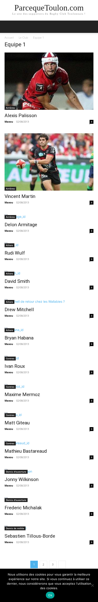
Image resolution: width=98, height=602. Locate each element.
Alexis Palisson (21, 115)
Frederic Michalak (23, 507)
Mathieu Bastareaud (26, 451)
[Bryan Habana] (49, 329)
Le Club (23, 37)
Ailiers (9, 245)
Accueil (9, 37)
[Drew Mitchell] (49, 301)
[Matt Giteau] (49, 414)
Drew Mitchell (19, 309)
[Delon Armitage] (49, 216)
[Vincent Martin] (49, 162)
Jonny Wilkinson (22, 479)
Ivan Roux (15, 366)
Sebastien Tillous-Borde (30, 536)
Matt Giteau (17, 423)
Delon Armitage (21, 224)
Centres (10, 358)
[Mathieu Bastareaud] (49, 443)
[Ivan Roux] (49, 358)
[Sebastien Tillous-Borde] (49, 528)
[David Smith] (49, 273)
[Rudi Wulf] (49, 244)
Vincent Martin (20, 196)
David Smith (17, 281)
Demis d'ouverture (16, 471)
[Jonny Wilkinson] (49, 471)
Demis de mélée (15, 528)
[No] (92, 585)
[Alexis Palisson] (49, 81)
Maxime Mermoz (22, 394)
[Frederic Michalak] (49, 499)
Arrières (10, 107)
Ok (50, 595)
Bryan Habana (19, 338)
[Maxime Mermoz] (49, 386)
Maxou (9, 121)
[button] (7, 27)
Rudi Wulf (15, 253)
